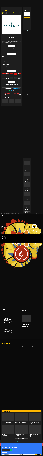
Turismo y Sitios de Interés (7, 319)
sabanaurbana (26, 169)
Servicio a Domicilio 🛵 (7, 331)
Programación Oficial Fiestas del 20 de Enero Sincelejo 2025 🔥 (26, 178)
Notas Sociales (6, 328)
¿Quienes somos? (33, 213)
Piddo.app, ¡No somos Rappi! (6, 422)
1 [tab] (11, 79)
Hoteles (5, 317)
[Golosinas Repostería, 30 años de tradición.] (21, 417)
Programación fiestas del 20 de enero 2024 (26, 207)
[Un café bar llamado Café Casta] (21, 429)
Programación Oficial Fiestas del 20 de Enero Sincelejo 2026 (26, 167)
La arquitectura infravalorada (26, 188)
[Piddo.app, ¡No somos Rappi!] (8, 417)
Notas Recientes (6, 323)
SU (19, 213)
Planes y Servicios (38, 213)
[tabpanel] (11, 24)
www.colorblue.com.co (6, 64)
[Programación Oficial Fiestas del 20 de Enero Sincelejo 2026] (27, 163)
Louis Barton (4, 94)
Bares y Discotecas (6, 320)
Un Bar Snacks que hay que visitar (34, 422)
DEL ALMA (3, 434)
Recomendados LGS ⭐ (7, 322)
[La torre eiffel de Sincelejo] (27, 194)
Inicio (5, 311)
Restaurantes (6, 318)
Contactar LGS (28, 213)
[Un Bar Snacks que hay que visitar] (35, 417)
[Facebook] (3, 59)
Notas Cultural (6, 329)
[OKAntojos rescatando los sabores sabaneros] (35, 429)
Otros (10, 330)
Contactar (10, 332)
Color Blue (4, 56)
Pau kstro (19, 94)
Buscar (27, 17)
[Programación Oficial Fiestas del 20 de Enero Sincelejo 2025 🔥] (27, 174)
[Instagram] (7, 59)
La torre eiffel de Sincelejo (26, 197)
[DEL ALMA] (8, 429)
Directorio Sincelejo (24, 213)
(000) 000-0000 (5, 61)
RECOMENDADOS (5, 344)
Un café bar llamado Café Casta (20, 434)
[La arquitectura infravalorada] (27, 184)
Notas (11, 321)
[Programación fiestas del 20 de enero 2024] (27, 203)
